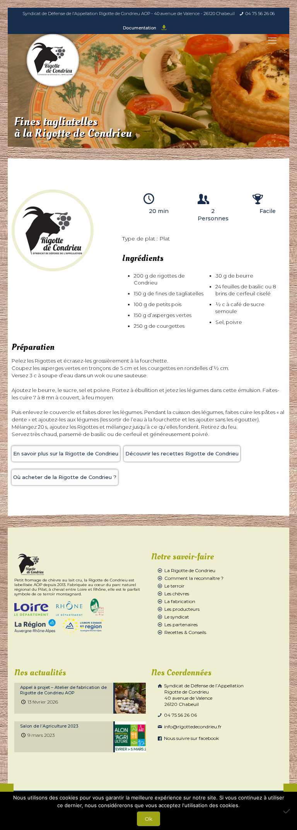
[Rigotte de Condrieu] (53, 60)
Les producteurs (182, 609)
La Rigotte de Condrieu (189, 570)
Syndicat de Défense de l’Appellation (203, 695)
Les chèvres (176, 594)
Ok (148, 819)
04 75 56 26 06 (260, 13)
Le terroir (174, 586)
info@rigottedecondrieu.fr (192, 726)
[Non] (287, 811)
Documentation (140, 28)
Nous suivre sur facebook (191, 738)
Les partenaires (181, 624)
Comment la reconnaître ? (194, 578)
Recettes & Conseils (185, 632)
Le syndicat (176, 617)
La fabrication (179, 601)
